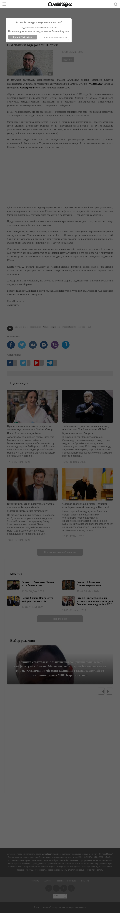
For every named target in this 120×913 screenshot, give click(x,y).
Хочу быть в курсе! (22, 37)
